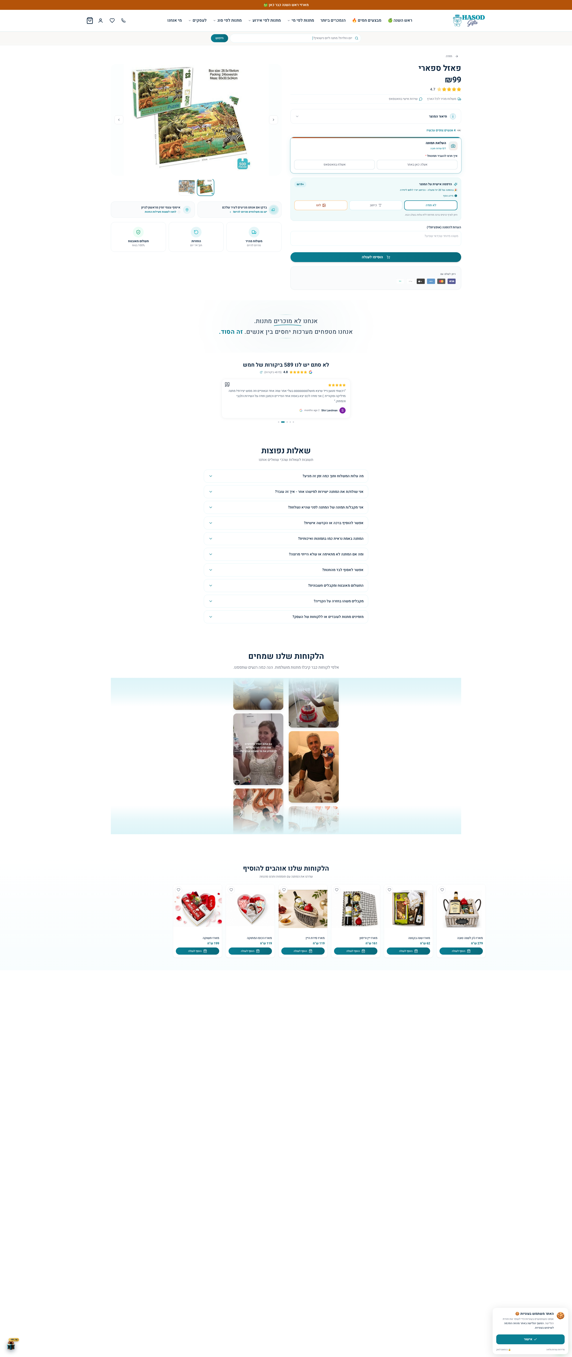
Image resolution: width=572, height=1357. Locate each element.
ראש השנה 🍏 (400, 20)
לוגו (318, 205)
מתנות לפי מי (303, 20)
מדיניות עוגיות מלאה (555, 1349)
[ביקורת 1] (293, 422)
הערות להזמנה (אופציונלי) (444, 227)
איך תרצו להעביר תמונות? (441, 156)
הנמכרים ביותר (333, 20)
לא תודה (431, 205)
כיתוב (373, 205)
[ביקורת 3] (287, 422)
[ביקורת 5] (280, 422)
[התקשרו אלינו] (123, 21)
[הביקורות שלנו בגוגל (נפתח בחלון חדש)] (261, 372)
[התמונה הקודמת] (273, 119)
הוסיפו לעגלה (372, 257)
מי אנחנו (174, 20)
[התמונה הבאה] (118, 119)
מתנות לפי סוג (229, 20)
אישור (528, 1339)
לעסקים (200, 20)
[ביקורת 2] (290, 422)
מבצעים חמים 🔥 (366, 20)
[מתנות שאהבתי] (112, 20)
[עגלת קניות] (89, 20)
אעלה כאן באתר (417, 164)
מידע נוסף (448, 196)
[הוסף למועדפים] (442, 889)
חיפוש (219, 38)
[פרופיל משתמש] (100, 20)
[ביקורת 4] (284, 422)
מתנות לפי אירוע (266, 20)
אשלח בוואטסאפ (335, 164)
